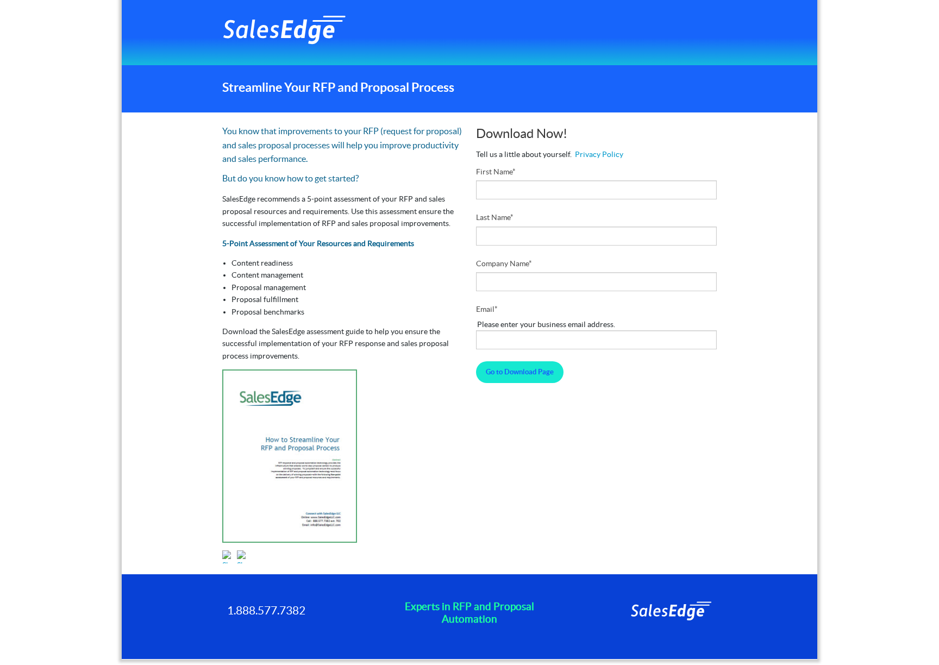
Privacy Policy (599, 154)
